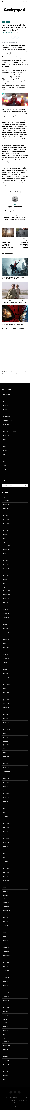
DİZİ (4, 401)
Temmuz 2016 (7, 951)
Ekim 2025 (5, 534)
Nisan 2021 (6, 737)
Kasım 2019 (6, 801)
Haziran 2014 (6, 1045)
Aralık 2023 (6, 617)
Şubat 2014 (6, 1060)
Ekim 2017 (5, 895)
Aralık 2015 (6, 978)
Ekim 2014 (5, 1030)
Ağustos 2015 (6, 993)
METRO (7, 21)
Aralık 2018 (6, 842)
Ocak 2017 (6, 929)
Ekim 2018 (5, 850)
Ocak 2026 (6, 523)
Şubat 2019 (6, 835)
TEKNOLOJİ (6, 469)
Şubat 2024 (6, 609)
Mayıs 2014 (6, 1049)
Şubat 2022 (6, 700)
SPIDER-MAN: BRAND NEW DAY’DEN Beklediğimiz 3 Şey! (15, 325)
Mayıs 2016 (6, 959)
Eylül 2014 (5, 1034)
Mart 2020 (5, 786)
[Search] (22, 1)
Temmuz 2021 (7, 726)
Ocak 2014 (6, 1064)
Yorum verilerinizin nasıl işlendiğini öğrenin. (12, 373)
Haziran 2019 (6, 820)
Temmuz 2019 (7, 816)
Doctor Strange (14, 191)
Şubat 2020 (6, 790)
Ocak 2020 (6, 793)
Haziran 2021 (6, 730)
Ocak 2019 (6, 838)
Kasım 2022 (6, 666)
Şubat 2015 (6, 1015)
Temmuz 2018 (7, 861)
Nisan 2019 (6, 827)
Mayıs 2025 (6, 553)
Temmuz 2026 (7, 500)
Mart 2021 (5, 741)
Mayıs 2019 (6, 823)
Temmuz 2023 (7, 636)
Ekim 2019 (5, 805)
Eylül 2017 (5, 899)
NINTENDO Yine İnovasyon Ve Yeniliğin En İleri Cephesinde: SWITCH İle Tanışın (22, 244)
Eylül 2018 (5, 854)
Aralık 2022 (6, 662)
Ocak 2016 (6, 974)
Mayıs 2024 (6, 598)
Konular (5, 439)
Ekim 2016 (5, 940)
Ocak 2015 (6, 1019)
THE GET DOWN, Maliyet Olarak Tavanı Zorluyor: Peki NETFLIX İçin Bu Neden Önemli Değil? (7, 244)
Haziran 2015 (6, 1000)
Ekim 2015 (5, 985)
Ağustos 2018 (6, 857)
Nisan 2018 (6, 872)
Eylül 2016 (5, 944)
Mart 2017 (5, 921)
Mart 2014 (5, 1056)
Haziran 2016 (6, 955)
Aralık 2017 (6, 887)
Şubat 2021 (6, 745)
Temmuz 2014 (7, 1041)
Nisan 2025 (6, 557)
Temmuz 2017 (7, 906)
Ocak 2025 (6, 568)
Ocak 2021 (6, 748)
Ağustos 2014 (6, 1038)
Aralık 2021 (6, 707)
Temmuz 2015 (7, 996)
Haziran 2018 (6, 865)
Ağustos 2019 (6, 812)
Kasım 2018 (6, 846)
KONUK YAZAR (7, 435)
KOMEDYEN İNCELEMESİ (9, 431)
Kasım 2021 (6, 711)
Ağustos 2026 (6, 497)
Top (15, 1106)
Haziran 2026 (6, 504)
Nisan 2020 (6, 782)
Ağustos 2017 (6, 902)
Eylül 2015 (5, 989)
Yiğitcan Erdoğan (7, 32)
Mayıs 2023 (6, 643)
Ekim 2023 (5, 624)
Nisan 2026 (6, 512)
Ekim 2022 (5, 669)
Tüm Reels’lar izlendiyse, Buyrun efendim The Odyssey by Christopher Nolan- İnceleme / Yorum (15, 301)
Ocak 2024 (6, 613)
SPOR (4, 462)
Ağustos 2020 (6, 767)
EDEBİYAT (5, 405)
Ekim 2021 (5, 715)
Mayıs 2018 (6, 869)
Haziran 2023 (6, 639)
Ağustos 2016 (6, 947)
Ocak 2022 (6, 703)
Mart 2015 (5, 1011)
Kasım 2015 (6, 981)
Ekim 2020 (5, 760)
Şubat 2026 (6, 519)
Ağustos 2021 (6, 722)
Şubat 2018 (6, 880)
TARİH (4, 465)
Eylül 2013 (5, 1079)
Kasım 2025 (6, 530)
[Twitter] (17, 36)
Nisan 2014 (6, 1053)
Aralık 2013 (6, 1068)
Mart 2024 (5, 606)
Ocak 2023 (6, 658)
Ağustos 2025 (6, 542)
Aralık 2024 (6, 572)
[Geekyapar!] (15, 10)
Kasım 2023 (6, 621)
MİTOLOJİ (5, 447)
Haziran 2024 (6, 594)
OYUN (4, 454)
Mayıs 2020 (6, 778)
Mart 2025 (5, 560)
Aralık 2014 (6, 1023)
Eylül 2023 (5, 628)
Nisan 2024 (6, 602)
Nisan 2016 (6, 962)
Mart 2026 (5, 515)
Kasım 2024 (6, 576)
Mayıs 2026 (6, 508)
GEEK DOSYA (6, 416)
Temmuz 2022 (7, 681)
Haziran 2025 (6, 549)
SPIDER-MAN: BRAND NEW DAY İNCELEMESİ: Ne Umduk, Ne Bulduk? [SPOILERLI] (14, 278)
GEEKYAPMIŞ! (6, 424)
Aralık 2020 (6, 752)
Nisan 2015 (6, 1008)
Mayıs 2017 (6, 914)
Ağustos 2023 (6, 632)
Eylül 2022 (5, 673)
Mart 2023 (5, 651)
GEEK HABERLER (7, 420)
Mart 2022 (5, 696)
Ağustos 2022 (6, 677)
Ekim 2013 (5, 1075)
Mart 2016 (5, 966)
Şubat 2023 (6, 654)
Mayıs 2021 (6, 733)
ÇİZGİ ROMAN (6, 394)
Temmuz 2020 (7, 771)
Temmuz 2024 (7, 591)
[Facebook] (13, 36)
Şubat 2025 (6, 564)
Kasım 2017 (6, 891)
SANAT (5, 458)
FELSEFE (5, 409)
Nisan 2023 (6, 647)
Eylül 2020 (5, 763)
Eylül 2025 (5, 538)
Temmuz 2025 (7, 545)
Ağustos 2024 (6, 587)
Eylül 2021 (5, 718)
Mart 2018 (5, 876)
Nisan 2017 (6, 917)
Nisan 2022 (6, 692)
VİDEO (5, 473)
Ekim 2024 (5, 579)
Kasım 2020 (6, 756)
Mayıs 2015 (6, 1004)
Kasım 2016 (6, 936)
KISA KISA (5, 428)
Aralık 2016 (6, 932)
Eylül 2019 (5, 808)
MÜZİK (5, 450)
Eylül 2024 (5, 583)
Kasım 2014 (6, 1026)
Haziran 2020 (6, 775)
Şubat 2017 (6, 925)
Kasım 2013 (6, 1071)
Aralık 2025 (6, 527)
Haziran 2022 (6, 684)
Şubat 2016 (6, 970)
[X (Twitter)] (15, 1092)
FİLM (3, 21)
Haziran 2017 (6, 910)
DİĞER (5, 398)
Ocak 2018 (6, 884)
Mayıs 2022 (6, 688)
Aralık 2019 (6, 797)
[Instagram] (19, 1092)
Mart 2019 (5, 831)
